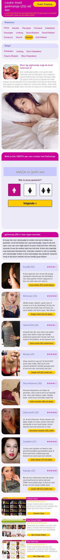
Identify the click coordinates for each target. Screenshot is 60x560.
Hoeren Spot (38, 513)
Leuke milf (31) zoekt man (41, 489)
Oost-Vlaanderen (33, 51)
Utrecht (19, 37)
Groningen (8, 33)
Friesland (38, 28)
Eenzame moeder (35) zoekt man (41, 431)
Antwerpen (8, 51)
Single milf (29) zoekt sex (41, 372)
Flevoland (26, 28)
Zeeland (28, 37)
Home (6, 28)
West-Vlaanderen (28, 56)
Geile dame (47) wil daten (41, 460)
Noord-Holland (48, 33)
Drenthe (15, 28)
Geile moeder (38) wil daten (41, 401)
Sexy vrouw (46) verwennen (41, 343)
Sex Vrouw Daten (38, 535)
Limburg (19, 33)
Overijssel (8, 37)
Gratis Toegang (44, 4)
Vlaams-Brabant (11, 56)
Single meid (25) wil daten (41, 314)
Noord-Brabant (32, 33)
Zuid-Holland (41, 37)
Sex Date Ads (38, 556)
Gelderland (50, 28)
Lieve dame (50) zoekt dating (41, 285)
